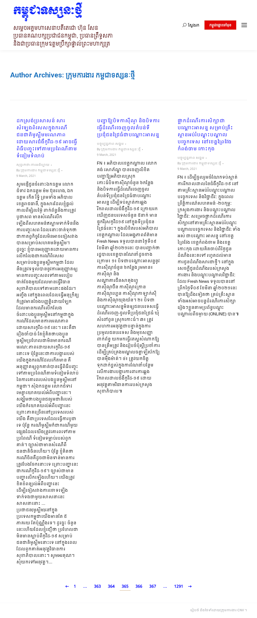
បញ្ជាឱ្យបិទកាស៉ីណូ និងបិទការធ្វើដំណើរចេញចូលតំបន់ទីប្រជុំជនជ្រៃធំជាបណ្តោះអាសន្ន (128, 128)
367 (152, 586)
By (38, 170)
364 (111, 586)
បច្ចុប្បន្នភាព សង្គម (110, 144)
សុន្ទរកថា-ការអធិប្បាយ (32, 165)
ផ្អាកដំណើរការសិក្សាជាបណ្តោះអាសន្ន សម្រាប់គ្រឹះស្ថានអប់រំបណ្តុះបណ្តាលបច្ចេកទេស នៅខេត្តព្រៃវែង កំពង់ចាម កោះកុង (205, 135)
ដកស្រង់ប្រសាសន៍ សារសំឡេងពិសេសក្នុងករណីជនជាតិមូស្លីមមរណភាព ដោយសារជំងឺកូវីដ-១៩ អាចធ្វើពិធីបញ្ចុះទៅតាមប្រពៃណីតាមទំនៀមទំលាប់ (46, 139)
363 (97, 586)
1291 (178, 586)
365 (125, 586)
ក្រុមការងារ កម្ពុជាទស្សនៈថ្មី (100, 75)
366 (139, 586)
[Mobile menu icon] (244, 25)
